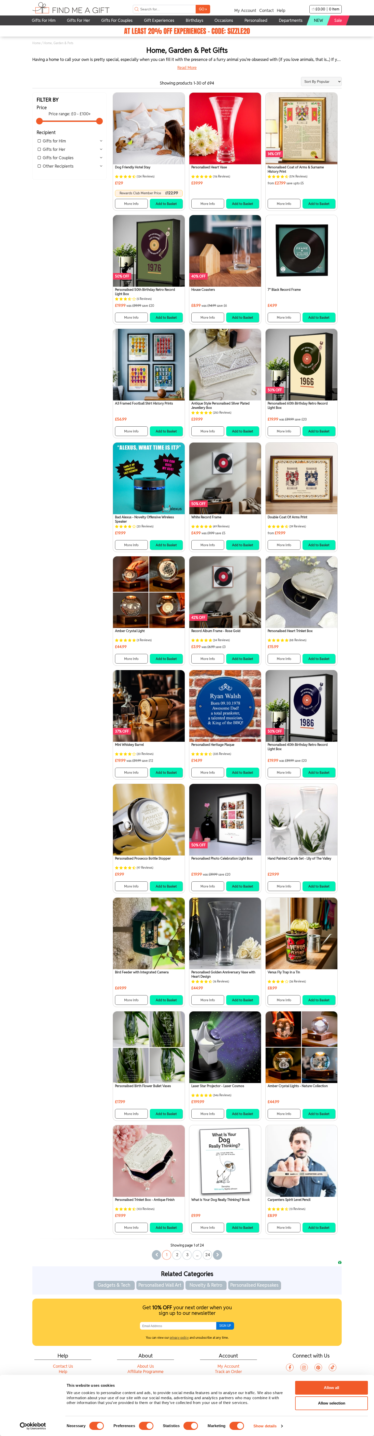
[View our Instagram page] (304, 1367)
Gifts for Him (54, 141)
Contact (266, 10)
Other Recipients (58, 166)
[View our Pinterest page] (318, 1367)
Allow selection (331, 1403)
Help (281, 10)
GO (203, 9)
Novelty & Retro (206, 1285)
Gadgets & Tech (114, 1285)
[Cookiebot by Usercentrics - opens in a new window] (33, 1426)
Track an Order (228, 1371)
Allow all (331, 1387)
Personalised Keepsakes (254, 1285)
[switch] (146, 1426)
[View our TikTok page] (332, 1367)
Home (36, 43)
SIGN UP (225, 1326)
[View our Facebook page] (290, 1367)
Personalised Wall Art (159, 1285)
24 (207, 1254)
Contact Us (63, 1366)
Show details (265, 1426)
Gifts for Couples (58, 157)
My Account (245, 10)
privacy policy (179, 1338)
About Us (145, 1366)
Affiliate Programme (145, 1371)
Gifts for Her (54, 149)
